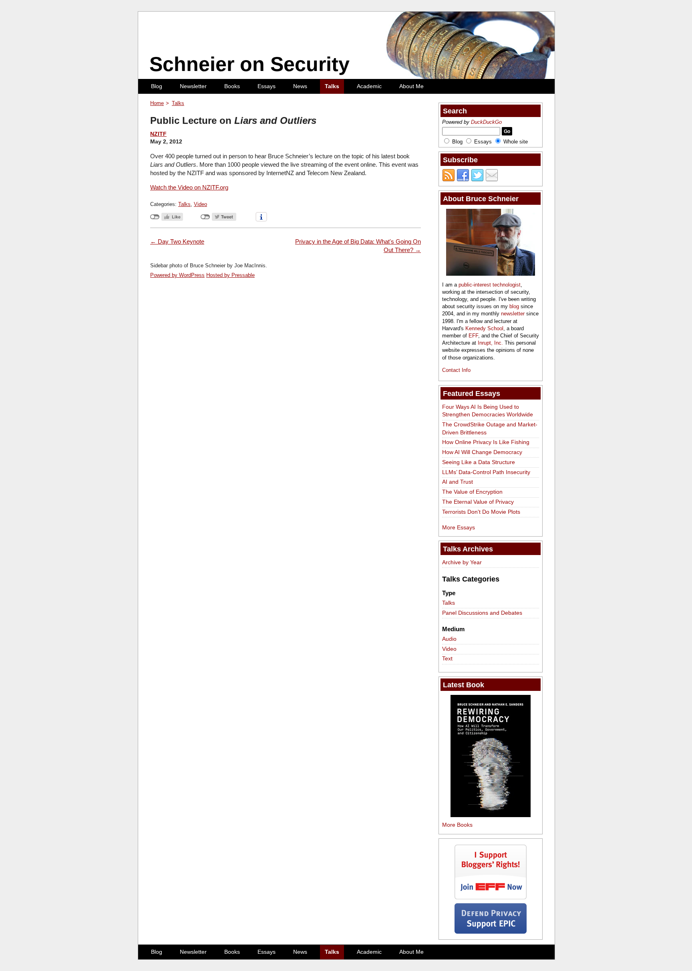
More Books (457, 825)
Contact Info (456, 370)
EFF (473, 336)
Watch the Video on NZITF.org (189, 187)
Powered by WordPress (177, 275)
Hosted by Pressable (230, 275)
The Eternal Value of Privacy (478, 502)
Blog (156, 86)
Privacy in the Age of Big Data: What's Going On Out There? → (358, 245)
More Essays (458, 527)
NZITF (158, 134)
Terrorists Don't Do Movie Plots (481, 512)
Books (232, 86)
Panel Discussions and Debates (482, 613)
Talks (332, 86)
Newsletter (193, 86)
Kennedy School (484, 328)
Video (200, 204)
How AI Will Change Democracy (482, 452)
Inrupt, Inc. (490, 343)
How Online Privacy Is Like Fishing (485, 442)
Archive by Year (462, 562)
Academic (369, 86)
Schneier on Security (249, 64)
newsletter (513, 314)
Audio (449, 639)
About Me (411, 86)
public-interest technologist (490, 285)
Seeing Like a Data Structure (478, 462)
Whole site (515, 142)
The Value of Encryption (472, 492)
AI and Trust (457, 481)
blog (514, 306)
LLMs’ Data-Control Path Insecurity (486, 472)
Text (447, 658)
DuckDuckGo (486, 122)
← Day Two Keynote (177, 241)
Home (157, 103)
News (300, 86)
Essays (266, 86)
